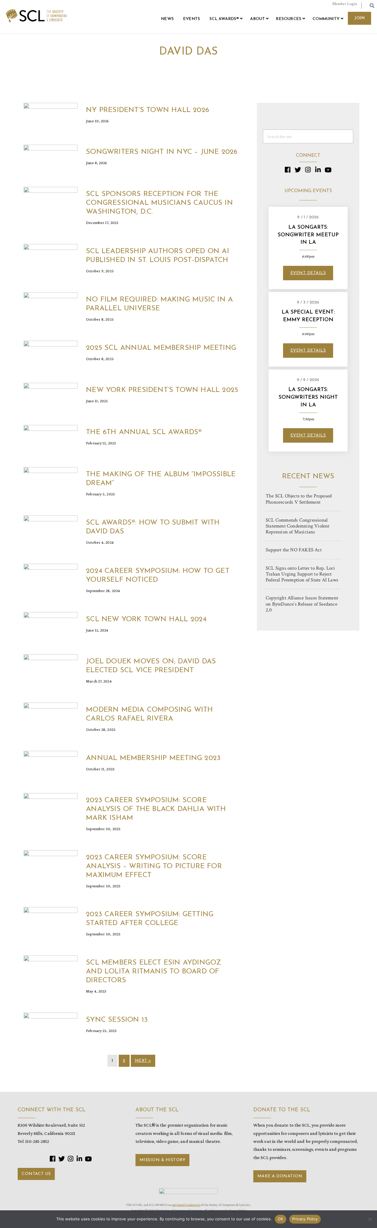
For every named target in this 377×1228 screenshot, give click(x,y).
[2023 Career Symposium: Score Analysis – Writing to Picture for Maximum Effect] (50, 864)
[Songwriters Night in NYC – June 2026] (50, 159)
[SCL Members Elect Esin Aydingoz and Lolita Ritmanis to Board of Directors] (50, 970)
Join (359, 18)
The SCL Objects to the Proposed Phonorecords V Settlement (299, 499)
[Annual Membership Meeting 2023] (50, 765)
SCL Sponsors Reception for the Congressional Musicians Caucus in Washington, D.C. (159, 203)
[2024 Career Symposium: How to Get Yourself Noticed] (50, 578)
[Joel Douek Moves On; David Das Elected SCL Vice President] (50, 668)
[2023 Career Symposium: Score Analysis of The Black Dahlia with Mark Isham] (50, 807)
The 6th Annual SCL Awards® (144, 432)
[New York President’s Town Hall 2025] (50, 397)
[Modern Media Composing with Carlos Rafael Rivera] (50, 717)
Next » (143, 1061)
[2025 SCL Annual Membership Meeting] (50, 355)
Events (191, 19)
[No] (370, 1219)
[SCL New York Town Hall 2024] (50, 626)
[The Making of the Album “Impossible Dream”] (50, 481)
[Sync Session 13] (50, 1027)
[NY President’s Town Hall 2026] (50, 117)
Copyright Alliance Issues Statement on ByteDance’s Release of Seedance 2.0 (302, 604)
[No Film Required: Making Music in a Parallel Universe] (50, 307)
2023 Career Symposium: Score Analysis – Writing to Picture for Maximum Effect (154, 866)
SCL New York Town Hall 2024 (146, 619)
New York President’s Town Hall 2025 (162, 390)
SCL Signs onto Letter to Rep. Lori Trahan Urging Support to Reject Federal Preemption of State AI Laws (302, 574)
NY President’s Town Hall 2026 (147, 110)
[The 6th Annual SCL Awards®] (50, 439)
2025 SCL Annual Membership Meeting (161, 348)
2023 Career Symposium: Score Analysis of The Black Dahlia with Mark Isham (156, 809)
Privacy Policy (305, 1219)
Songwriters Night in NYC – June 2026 (161, 152)
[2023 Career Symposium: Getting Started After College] (50, 922)
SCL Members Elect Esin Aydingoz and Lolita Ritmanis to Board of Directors (153, 971)
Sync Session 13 (117, 1019)
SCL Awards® (224, 19)
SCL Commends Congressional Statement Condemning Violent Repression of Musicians (298, 526)
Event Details (308, 273)
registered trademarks (186, 1204)
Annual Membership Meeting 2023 (153, 758)
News (167, 19)
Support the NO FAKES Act (294, 550)
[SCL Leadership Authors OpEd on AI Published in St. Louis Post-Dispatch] (50, 259)
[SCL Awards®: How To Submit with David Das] (50, 530)
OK (280, 1219)
